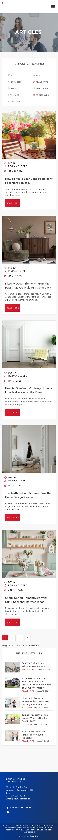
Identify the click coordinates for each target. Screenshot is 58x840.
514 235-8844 (18, 796)
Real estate (41, 82)
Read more (13, 203)
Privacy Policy (22, 830)
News (38, 75)
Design (13, 88)
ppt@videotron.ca (21, 799)
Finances (14, 95)
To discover (42, 95)
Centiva (34, 836)
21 (27, 638)
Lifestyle (15, 102)
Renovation (41, 88)
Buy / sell (15, 82)
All (12, 75)
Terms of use (37, 830)
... (20, 638)
